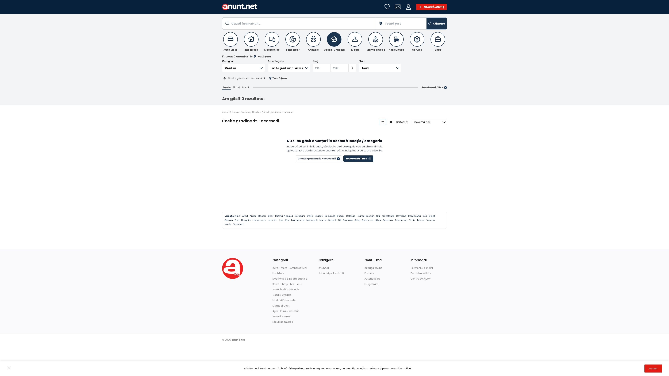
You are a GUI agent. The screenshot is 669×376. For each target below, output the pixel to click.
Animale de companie (285, 289)
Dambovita (414, 216)
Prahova (348, 220)
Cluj (378, 216)
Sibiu (378, 220)
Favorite (369, 273)
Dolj (425, 216)
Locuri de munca (282, 322)
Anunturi (323, 268)
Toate (226, 87)
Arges (253, 216)
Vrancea (238, 224)
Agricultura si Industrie (285, 311)
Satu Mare (368, 220)
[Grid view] (391, 122)
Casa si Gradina (241, 112)
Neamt (332, 220)
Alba (237, 216)
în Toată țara (260, 56)
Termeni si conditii (421, 268)
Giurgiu (229, 220)
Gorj (237, 220)
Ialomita (272, 220)
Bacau (262, 216)
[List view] (382, 122)
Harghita (246, 220)
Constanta (388, 216)
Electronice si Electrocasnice (289, 278)
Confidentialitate (420, 273)
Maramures (298, 220)
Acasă (225, 112)
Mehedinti (312, 220)
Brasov (319, 216)
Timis (412, 220)
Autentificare (372, 278)
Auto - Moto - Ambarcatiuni (289, 268)
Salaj (357, 220)
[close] (9, 368)
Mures (323, 220)
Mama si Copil (281, 305)
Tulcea (421, 220)
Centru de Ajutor (420, 278)
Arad (245, 216)
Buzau (340, 216)
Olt (339, 220)
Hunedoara (259, 220)
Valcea (430, 220)
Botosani (300, 216)
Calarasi (351, 216)
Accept (653, 368)
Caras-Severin (365, 216)
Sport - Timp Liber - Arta (287, 284)
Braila (310, 216)
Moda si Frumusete (284, 300)
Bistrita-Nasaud (284, 216)
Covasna (401, 216)
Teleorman (401, 220)
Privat (245, 87)
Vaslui (228, 224)
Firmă (236, 87)
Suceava (388, 220)
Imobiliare (278, 273)
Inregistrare (371, 284)
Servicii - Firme (281, 316)
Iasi (281, 220)
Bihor (270, 216)
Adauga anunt (373, 268)
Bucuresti (330, 216)
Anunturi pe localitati (331, 273)
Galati (432, 216)
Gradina (256, 112)
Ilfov (287, 220)
